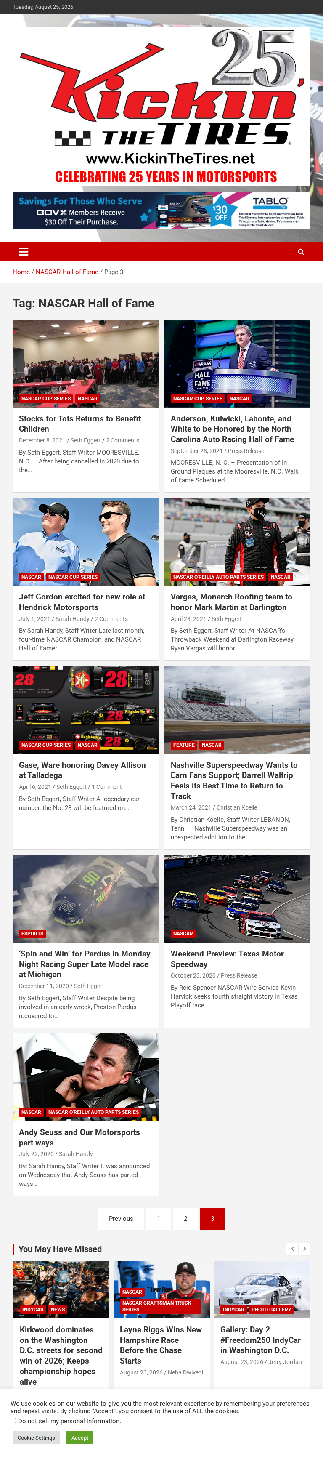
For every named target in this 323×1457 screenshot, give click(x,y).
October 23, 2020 (193, 975)
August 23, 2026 (141, 1372)
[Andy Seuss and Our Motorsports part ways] (85, 1077)
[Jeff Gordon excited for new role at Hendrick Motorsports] (85, 542)
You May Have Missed (60, 1249)
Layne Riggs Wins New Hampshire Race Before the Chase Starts (161, 1345)
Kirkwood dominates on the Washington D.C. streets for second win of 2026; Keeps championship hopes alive (61, 1355)
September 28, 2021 (197, 450)
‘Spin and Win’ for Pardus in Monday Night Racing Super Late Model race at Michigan (85, 964)
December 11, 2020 (44, 986)
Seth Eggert (86, 440)
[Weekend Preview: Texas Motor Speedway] (237, 899)
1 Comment (107, 786)
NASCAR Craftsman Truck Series (156, 1306)
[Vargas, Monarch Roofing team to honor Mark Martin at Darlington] (237, 542)
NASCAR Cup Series (46, 399)
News (58, 1310)
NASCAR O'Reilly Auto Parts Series (218, 577)
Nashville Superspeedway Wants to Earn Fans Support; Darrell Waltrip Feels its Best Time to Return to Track (234, 780)
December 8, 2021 (42, 440)
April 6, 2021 (35, 786)
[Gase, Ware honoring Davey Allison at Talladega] (85, 710)
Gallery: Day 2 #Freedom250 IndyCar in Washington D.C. (260, 1340)
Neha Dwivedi (185, 1372)
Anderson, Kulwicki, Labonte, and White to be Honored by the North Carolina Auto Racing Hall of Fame (232, 429)
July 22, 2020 (36, 1154)
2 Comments (122, 440)
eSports (32, 934)
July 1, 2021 (34, 618)
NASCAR (88, 399)
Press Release (246, 450)
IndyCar (33, 1310)
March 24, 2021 (191, 807)
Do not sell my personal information (68, 1421)
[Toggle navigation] (23, 251)
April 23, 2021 (189, 618)
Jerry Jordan (285, 1361)
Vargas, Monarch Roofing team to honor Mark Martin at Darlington (231, 602)
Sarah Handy (73, 618)
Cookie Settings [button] (36, 1438)
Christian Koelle (237, 807)
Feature (184, 745)
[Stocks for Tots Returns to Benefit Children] (85, 364)
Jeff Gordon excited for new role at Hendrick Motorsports (82, 602)
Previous (121, 1219)
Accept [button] (79, 1438)
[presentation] (292, 1249)
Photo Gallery (271, 1310)
